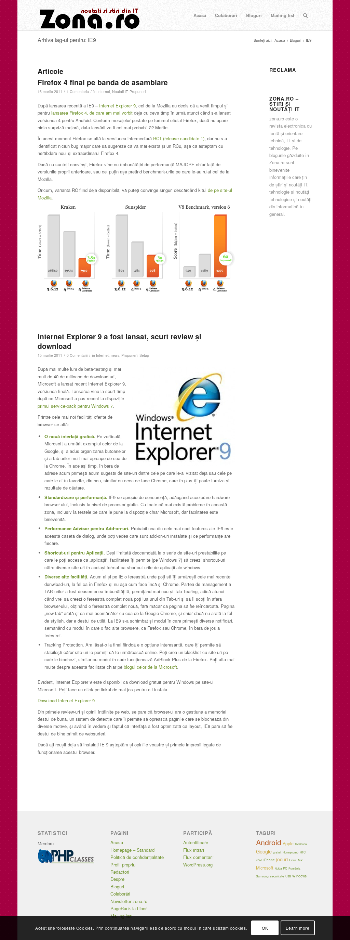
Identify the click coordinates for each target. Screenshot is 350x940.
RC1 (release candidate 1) (178, 138)
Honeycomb (290, 852)
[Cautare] (305, 15)
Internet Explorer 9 (117, 105)
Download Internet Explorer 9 (66, 700)
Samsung (262, 876)
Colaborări (120, 893)
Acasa (116, 842)
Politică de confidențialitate (137, 857)
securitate (277, 876)
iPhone (269, 860)
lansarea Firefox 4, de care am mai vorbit (92, 112)
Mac (300, 860)
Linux (293, 860)
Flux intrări (193, 850)
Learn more (297, 928)
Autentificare (195, 842)
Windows (299, 875)
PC (285, 868)
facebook (301, 844)
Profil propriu (122, 864)
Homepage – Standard (132, 850)
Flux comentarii (198, 857)
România (294, 868)
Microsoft (264, 868)
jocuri (282, 859)
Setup (144, 355)
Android (268, 842)
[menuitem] (200, 15)
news (115, 355)
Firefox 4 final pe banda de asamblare (103, 82)
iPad (259, 860)
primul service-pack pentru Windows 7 (75, 406)
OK (265, 928)
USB (288, 876)
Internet (103, 91)
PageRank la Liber (128, 908)
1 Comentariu (78, 91)
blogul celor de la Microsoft (150, 667)
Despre (117, 879)
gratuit (277, 852)
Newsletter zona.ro (128, 901)
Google (264, 851)
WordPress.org (198, 864)
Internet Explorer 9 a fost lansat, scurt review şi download (119, 341)
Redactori (119, 872)
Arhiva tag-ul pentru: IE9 (67, 40)
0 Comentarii (77, 355)
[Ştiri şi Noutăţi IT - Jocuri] (89, 15)
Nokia (278, 868)
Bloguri (117, 886)
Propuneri (138, 91)
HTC (303, 852)
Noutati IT (119, 91)
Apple (288, 843)
